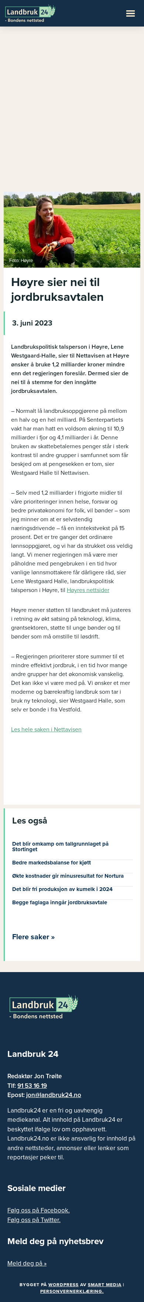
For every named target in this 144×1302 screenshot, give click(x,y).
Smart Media (104, 1284)
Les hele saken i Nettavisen (46, 729)
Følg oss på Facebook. (38, 1210)
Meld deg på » (27, 1263)
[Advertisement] (72, 112)
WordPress (63, 1284)
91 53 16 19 (32, 1086)
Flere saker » (33, 937)
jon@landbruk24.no (53, 1095)
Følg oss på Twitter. (34, 1220)
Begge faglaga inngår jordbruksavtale (59, 902)
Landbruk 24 (41, 12)
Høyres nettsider (88, 590)
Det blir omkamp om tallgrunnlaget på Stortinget (60, 846)
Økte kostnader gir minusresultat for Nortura (68, 876)
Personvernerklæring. (72, 1291)
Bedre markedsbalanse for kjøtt (51, 862)
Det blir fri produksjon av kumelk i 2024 (62, 889)
